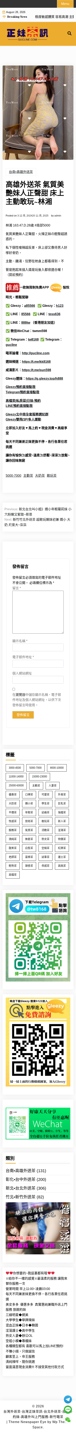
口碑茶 (29, 794)
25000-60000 (16, 785)
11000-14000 (16, 776)
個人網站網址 (22, 673)
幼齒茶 (45, 812)
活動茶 (45, 830)
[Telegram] (68, 1399)
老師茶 (13, 856)
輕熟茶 (13, 865)
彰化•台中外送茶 (20, 1179)
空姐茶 (45, 847)
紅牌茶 (62, 847)
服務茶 (13, 830)
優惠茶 (13, 794)
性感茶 (13, 821)
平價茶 (13, 812)
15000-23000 (39, 776)
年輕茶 (29, 812)
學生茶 (45, 803)
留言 (16, 588)
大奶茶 (40, 475)
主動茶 (28, 475)
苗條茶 (29, 856)
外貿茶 (62, 794)
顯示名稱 (19, 641)
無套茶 (29, 839)
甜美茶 (13, 847)
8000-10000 (57, 767)
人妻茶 (53, 785)
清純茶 (13, 839)
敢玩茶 (52, 475)
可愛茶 (45, 794)
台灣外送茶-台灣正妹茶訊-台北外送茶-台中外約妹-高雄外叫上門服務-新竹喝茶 (38, 1414)
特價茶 (62, 839)
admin (57, 215)
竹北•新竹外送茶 (20, 1197)
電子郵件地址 (23, 657)
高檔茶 (13, 874)
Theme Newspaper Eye (27, 1422)
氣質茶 (29, 830)
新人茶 (62, 821)
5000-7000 (13, 475)
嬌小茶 (29, 803)
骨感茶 (45, 865)
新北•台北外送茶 (20, 1188)
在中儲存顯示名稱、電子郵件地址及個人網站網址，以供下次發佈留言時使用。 (36, 700)
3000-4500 (15, 767)
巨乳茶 (62, 803)
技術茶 (29, 821)
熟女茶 (45, 839)
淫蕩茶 (62, 830)
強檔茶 (62, 812)
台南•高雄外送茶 (21, 172)
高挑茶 (62, 865)
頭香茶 (29, 865)
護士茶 (62, 856)
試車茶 (45, 856)
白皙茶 (29, 847)
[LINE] (68, 1410)
